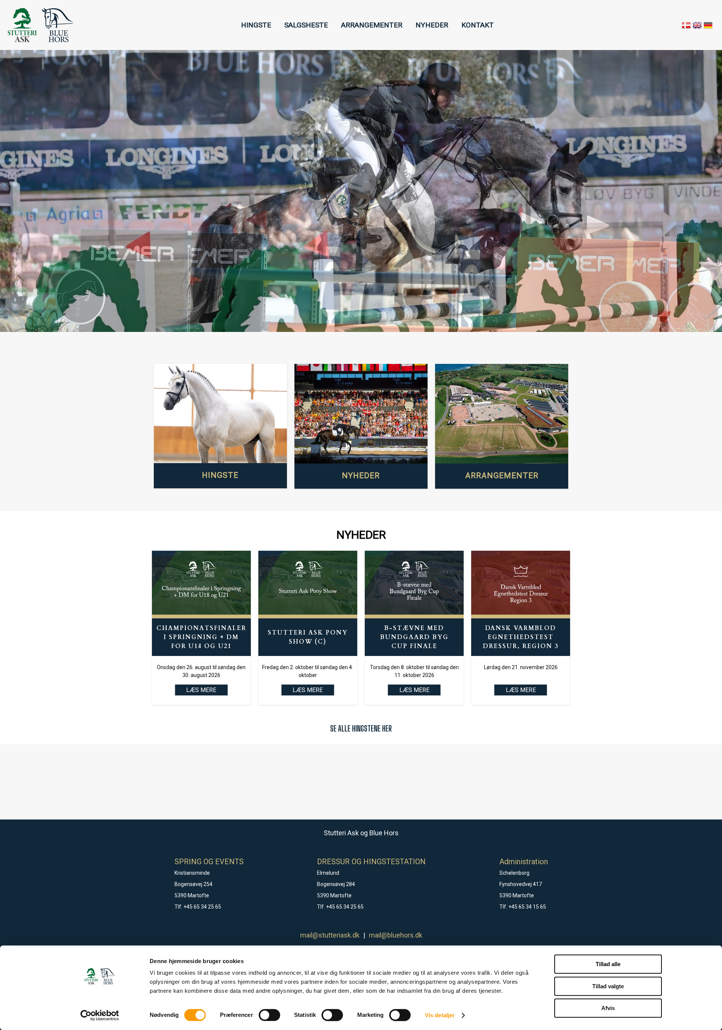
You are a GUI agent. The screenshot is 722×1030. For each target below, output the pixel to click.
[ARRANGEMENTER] (501, 414)
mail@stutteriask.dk (329, 935)
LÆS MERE (308, 690)
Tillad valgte (608, 986)
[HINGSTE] (220, 414)
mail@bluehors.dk (395, 935)
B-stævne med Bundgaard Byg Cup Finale (414, 637)
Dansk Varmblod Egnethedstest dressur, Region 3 (520, 637)
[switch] (269, 1015)
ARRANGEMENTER (371, 25)
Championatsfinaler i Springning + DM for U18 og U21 (201, 637)
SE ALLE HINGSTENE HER (361, 728)
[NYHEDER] (361, 414)
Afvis (608, 1008)
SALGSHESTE (306, 25)
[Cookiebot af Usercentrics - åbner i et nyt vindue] (100, 1015)
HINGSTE (256, 25)
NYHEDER (432, 25)
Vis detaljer (440, 1015)
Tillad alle (608, 964)
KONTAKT (477, 25)
